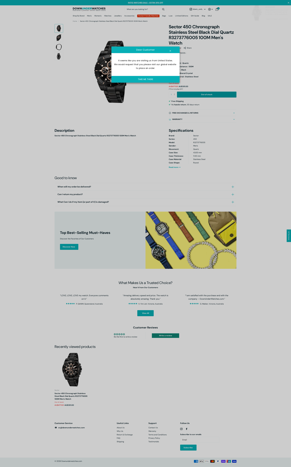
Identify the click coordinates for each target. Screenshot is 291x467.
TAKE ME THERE (145, 79)
